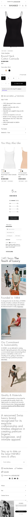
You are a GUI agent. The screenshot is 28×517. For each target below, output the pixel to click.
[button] (13, 201)
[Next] (24, 164)
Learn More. (4, 359)
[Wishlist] (19, 5)
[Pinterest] (17, 478)
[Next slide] (25, 1)
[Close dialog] (27, 501)
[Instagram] (12, 478)
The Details (4, 129)
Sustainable (6, 471)
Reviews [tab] (8, 225)
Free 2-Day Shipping (9, 96)
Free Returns (20, 96)
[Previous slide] (1, 1)
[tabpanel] (14, 241)
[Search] (5, 5)
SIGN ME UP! (21, 511)
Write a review (13, 218)
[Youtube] (15, 478)
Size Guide (23, 74)
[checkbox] (17, 236)
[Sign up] (23, 462)
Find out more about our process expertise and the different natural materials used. (13, 406)
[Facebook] (10, 478)
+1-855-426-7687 (16, 1)
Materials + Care (5, 132)
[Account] (22, 5)
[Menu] (1, 5)
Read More (20, 306)
